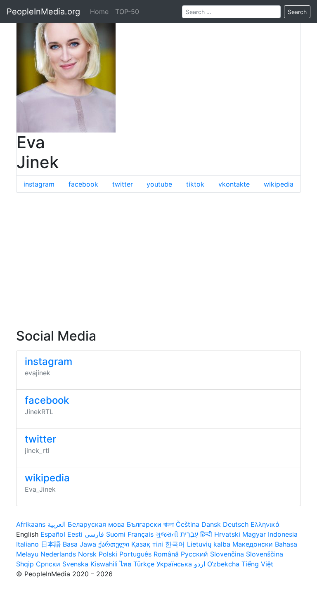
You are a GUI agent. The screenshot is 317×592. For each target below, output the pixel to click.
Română (166, 554)
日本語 (51, 544)
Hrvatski (227, 534)
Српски (48, 564)
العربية (56, 524)
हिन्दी (206, 534)
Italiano (27, 544)
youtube (159, 184)
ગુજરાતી (167, 534)
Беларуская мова (96, 524)
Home (99, 11)
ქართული (113, 544)
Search (297, 11)
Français (141, 534)
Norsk (87, 554)
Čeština (187, 524)
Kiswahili (104, 564)
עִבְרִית (189, 534)
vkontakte (234, 184)
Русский (194, 554)
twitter (122, 184)
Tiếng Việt (257, 564)
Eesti (75, 534)
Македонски (252, 544)
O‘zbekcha (223, 564)
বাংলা (168, 524)
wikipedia (278, 184)
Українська (174, 564)
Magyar (254, 534)
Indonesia (283, 534)
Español (52, 534)
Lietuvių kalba (208, 544)
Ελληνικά (265, 524)
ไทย (125, 564)
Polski (108, 554)
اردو (199, 564)
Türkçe (143, 564)
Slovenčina (227, 554)
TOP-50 (127, 11)
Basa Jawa (79, 544)
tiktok (195, 184)
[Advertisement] (158, 260)
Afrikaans (30, 524)
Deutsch (235, 524)
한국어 (175, 544)
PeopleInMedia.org (43, 12)
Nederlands (58, 554)
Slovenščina (264, 554)
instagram (39, 184)
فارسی (94, 534)
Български (144, 524)
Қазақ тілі (147, 544)
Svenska (75, 564)
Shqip (25, 564)
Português (135, 554)
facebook (83, 184)
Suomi (115, 534)
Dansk (211, 524)
